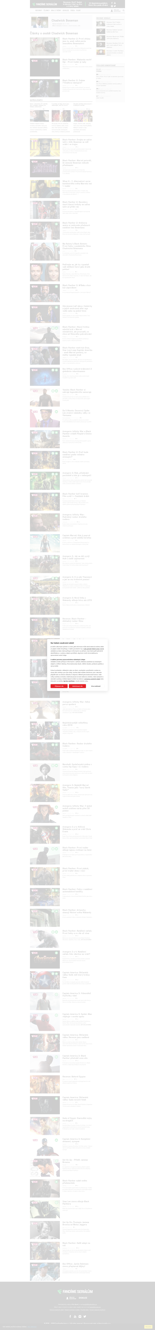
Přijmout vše (59, 686)
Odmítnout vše (77, 686)
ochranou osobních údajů (92, 679)
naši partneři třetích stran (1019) (94, 649)
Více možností (96, 686)
